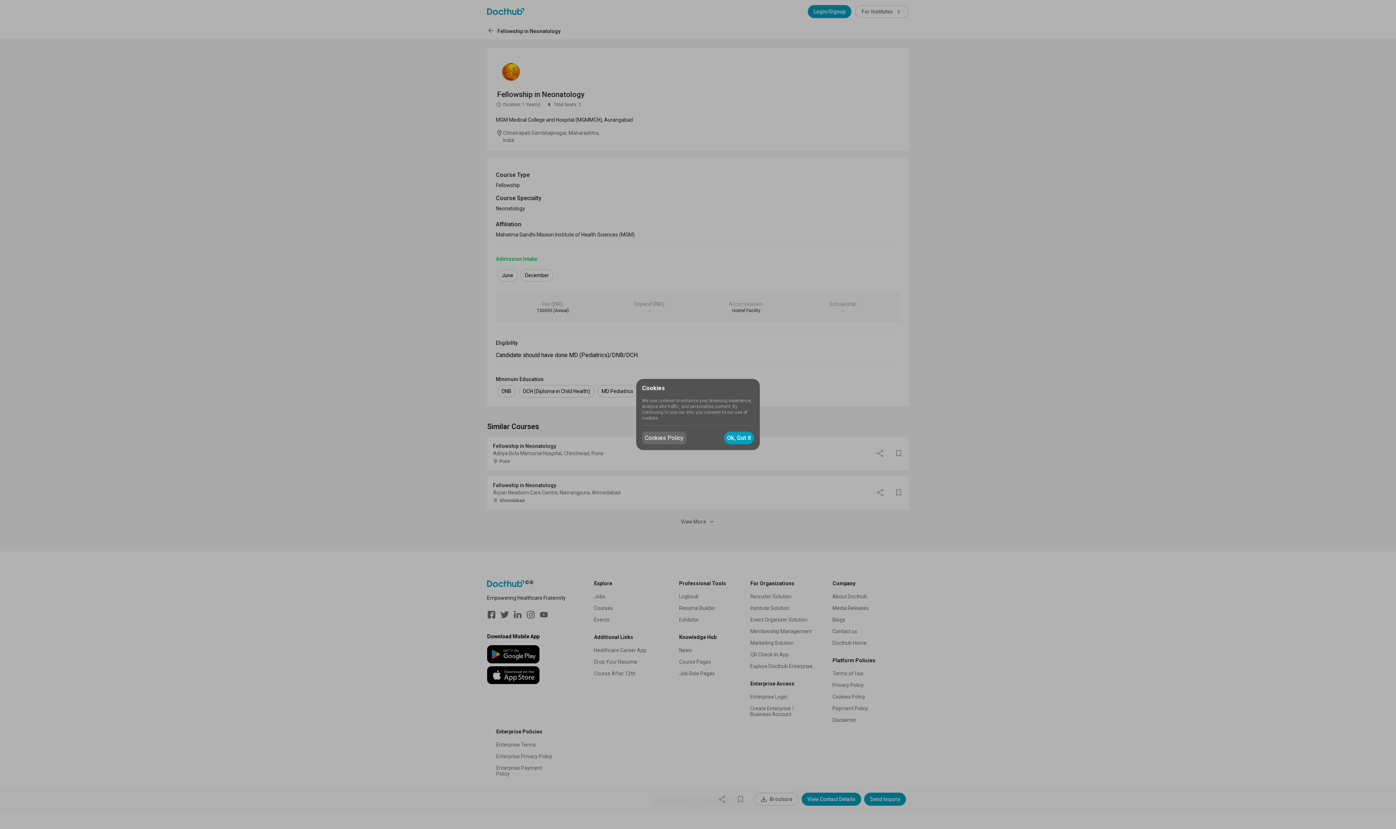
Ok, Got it (739, 437)
